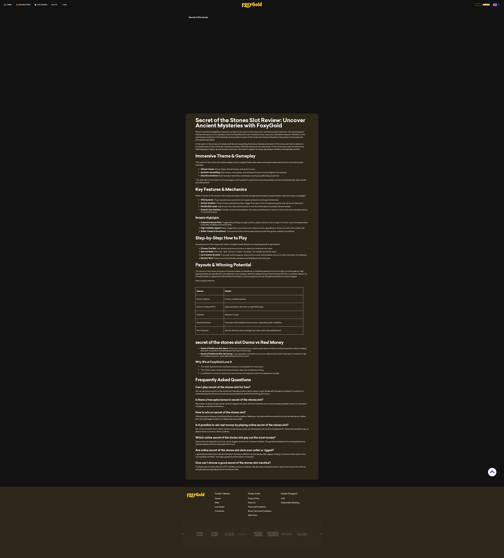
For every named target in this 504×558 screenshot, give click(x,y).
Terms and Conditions (257, 507)
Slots (54, 5)
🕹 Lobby (8, 5)
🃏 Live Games (41, 5)
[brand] (478, 5)
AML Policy (252, 515)
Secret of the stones (198, 17)
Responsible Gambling (290, 502)
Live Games (219, 507)
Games (218, 498)
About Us (251, 502)
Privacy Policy (253, 498)
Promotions (219, 511)
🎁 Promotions (23, 5)
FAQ (283, 498)
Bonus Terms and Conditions (259, 511)
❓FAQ (64, 5)
